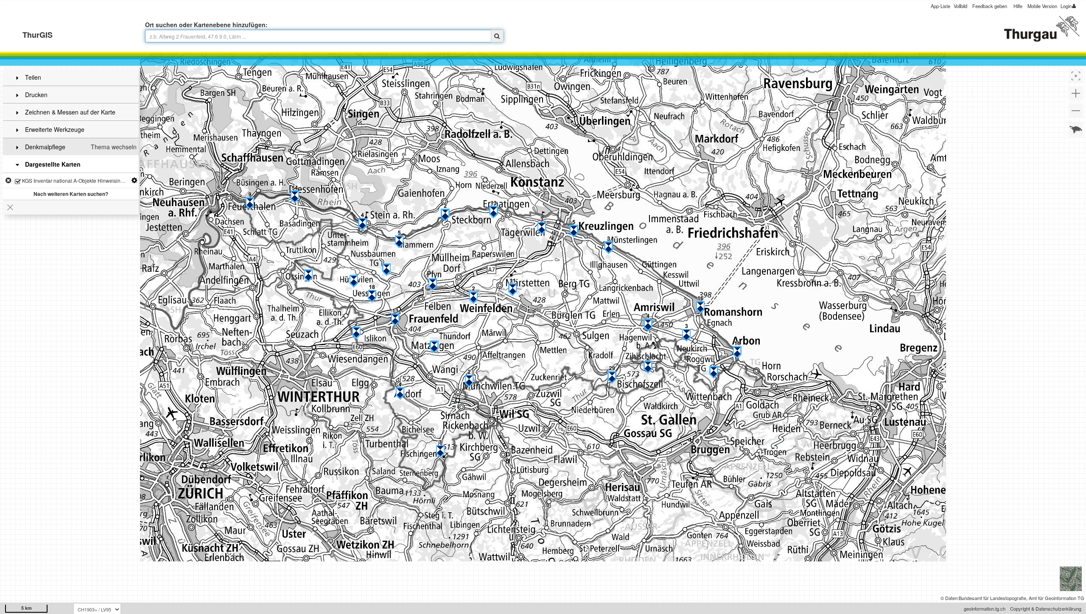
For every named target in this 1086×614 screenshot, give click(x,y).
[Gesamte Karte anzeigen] (1076, 130)
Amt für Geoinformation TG (1056, 597)
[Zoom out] (1076, 110)
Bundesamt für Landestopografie (992, 597)
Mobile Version (1042, 6)
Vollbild (960, 6)
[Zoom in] (1076, 93)
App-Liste (940, 6)
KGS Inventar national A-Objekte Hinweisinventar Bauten (80, 180)
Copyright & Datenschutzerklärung (1045, 608)
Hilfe (1017, 6)
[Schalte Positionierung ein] (1076, 76)
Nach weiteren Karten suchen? (71, 194)
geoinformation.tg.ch (984, 608)
